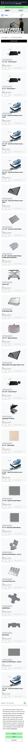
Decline (14, 736)
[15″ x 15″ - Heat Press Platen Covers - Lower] (14, 679)
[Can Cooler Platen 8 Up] (14, 571)
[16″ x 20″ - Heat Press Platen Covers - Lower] (14, 163)
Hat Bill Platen (6, 608)
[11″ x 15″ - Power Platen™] (14, 52)
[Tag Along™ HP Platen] (14, 409)
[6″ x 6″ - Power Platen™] (14, 79)
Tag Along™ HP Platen (8, 419)
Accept (14, 733)
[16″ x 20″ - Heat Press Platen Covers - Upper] (14, 191)
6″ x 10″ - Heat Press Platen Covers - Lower (12, 473)
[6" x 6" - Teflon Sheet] (14, 436)
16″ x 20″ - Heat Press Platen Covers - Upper (12, 201)
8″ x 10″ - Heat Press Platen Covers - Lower (12, 116)
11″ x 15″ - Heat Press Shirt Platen (11, 229)
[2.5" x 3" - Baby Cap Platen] (14, 328)
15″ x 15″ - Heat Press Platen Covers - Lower (12, 689)
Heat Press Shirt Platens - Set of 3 (11, 554)
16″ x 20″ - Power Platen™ (9, 392)
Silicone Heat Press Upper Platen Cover (13, 365)
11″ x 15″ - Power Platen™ (9, 62)
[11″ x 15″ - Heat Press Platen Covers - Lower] (14, 134)
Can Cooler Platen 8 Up (8, 581)
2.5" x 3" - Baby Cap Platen (9, 338)
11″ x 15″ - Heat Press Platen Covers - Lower (12, 144)
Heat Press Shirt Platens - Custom (11, 662)
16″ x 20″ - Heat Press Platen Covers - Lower (12, 173)
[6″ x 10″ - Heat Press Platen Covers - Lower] (14, 463)
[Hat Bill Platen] (14, 598)
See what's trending (19, 7)
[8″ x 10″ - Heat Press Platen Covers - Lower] (14, 106)
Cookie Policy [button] (20, 725)
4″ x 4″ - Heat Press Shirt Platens (11, 527)
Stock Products (5, 37)
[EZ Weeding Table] (14, 301)
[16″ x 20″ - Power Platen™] (14, 382)
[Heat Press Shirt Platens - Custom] (14, 652)
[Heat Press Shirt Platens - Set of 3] (14, 545)
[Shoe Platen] (14, 625)
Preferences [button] (14, 728)
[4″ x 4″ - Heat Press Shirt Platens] (14, 518)
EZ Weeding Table (7, 311)
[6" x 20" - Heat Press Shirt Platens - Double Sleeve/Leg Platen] (14, 246)
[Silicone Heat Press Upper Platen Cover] (14, 355)
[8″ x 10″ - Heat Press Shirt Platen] (14, 491)
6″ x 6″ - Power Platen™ (8, 89)
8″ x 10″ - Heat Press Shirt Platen (11, 501)
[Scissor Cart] (14, 275)
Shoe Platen (5, 635)
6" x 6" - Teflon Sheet (8, 445)
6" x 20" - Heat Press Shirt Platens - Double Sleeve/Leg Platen (12, 256)
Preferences (14, 740)
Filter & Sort (14, 41)
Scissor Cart (5, 284)
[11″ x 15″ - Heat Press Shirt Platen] (14, 219)
